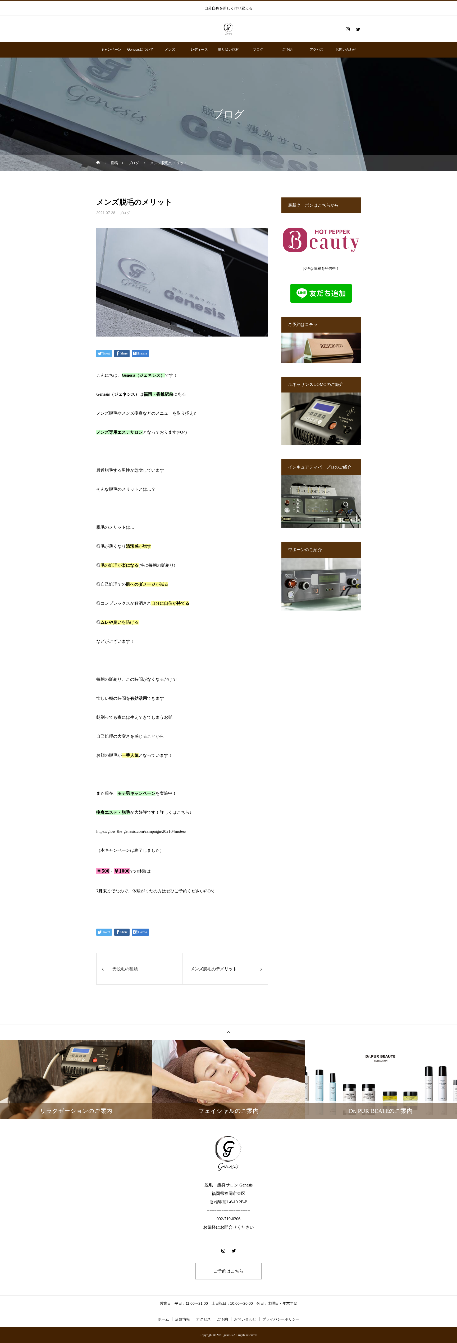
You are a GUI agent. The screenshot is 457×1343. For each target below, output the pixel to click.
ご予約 (287, 49)
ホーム (163, 1319)
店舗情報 (182, 1319)
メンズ (170, 49)
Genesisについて (140, 49)
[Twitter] (358, 29)
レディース (199, 49)
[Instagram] (347, 29)
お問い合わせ (346, 49)
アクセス (316, 49)
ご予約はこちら (228, 1271)
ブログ (258, 49)
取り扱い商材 (228, 49)
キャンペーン (111, 49)
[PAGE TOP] (228, 1032)
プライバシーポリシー (280, 1319)
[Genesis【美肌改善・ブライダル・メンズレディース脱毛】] (228, 29)
